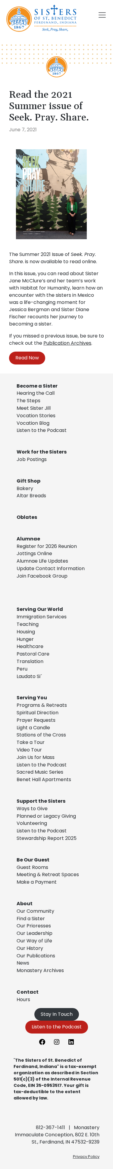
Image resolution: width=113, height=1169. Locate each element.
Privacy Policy (86, 1156)
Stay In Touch (57, 1014)
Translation (30, 661)
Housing (26, 631)
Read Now (27, 357)
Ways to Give (32, 808)
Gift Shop (28, 480)
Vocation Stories (36, 415)
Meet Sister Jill (34, 408)
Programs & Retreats (42, 705)
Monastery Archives (40, 970)
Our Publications (36, 955)
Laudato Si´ (29, 676)
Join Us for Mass (36, 757)
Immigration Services (42, 616)
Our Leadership (34, 933)
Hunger (25, 639)
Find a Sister (31, 918)
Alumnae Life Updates (42, 561)
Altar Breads (31, 495)
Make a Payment (37, 882)
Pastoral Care (33, 653)
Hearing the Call (36, 393)
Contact (28, 992)
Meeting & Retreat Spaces (48, 874)
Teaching (28, 624)
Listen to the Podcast (42, 430)
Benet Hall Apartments (44, 779)
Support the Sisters (41, 801)
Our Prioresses (34, 925)
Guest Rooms (32, 867)
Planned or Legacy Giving (46, 816)
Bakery (25, 488)
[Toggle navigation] (102, 15)
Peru (22, 668)
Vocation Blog (33, 423)
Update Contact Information (51, 568)
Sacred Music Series (40, 772)
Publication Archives (67, 343)
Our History (30, 948)
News (23, 962)
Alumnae (28, 538)
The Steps (28, 400)
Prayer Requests (36, 720)
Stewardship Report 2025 (47, 838)
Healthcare (30, 646)
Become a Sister (37, 385)
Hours (23, 999)
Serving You (32, 697)
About (25, 903)
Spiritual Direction (37, 712)
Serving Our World (40, 609)
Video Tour (29, 749)
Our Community (35, 911)
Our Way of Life (34, 940)
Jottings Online (34, 553)
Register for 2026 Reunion (47, 546)
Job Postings (32, 459)
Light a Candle (33, 727)
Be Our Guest (33, 859)
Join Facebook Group (42, 576)
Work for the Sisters (42, 451)
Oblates (27, 517)
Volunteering (32, 823)
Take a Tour (31, 742)
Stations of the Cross (41, 734)
